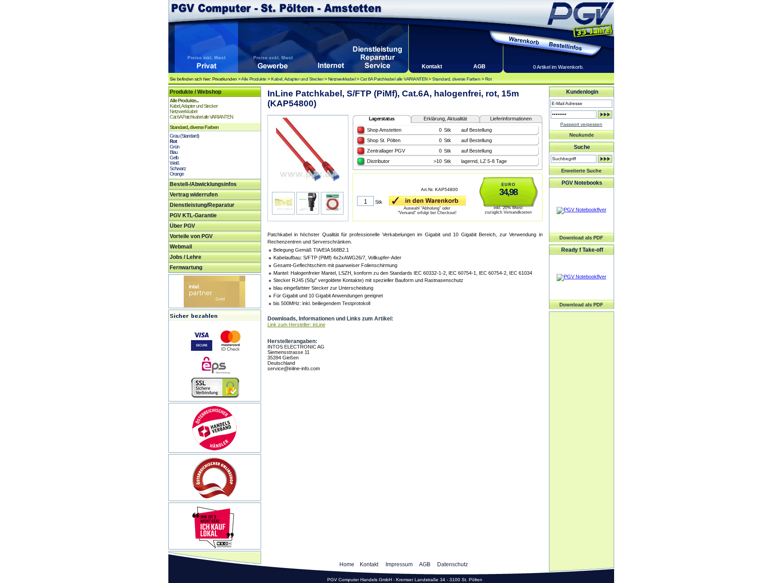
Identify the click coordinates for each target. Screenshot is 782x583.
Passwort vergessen (581, 124)
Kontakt (432, 66)
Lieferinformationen (511, 118)
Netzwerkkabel (342, 78)
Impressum (399, 564)
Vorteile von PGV (191, 236)
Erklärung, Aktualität (445, 118)
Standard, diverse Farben (456, 78)
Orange (177, 174)
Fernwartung (186, 267)
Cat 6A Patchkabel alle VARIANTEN (394, 78)
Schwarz (178, 168)
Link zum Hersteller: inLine (296, 324)
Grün (174, 146)
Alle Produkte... (184, 100)
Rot (488, 78)
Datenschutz (452, 564)
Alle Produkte (254, 78)
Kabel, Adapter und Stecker (297, 78)
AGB (479, 66)
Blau (173, 152)
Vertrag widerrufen (194, 194)
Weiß (174, 163)
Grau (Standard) (184, 136)
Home (346, 564)
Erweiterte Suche (581, 170)
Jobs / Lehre (185, 257)
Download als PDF (581, 237)
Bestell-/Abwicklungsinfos (203, 184)
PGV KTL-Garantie (193, 215)
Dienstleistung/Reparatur (202, 205)
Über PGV (182, 226)
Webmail (181, 247)
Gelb (174, 157)
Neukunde (581, 135)
